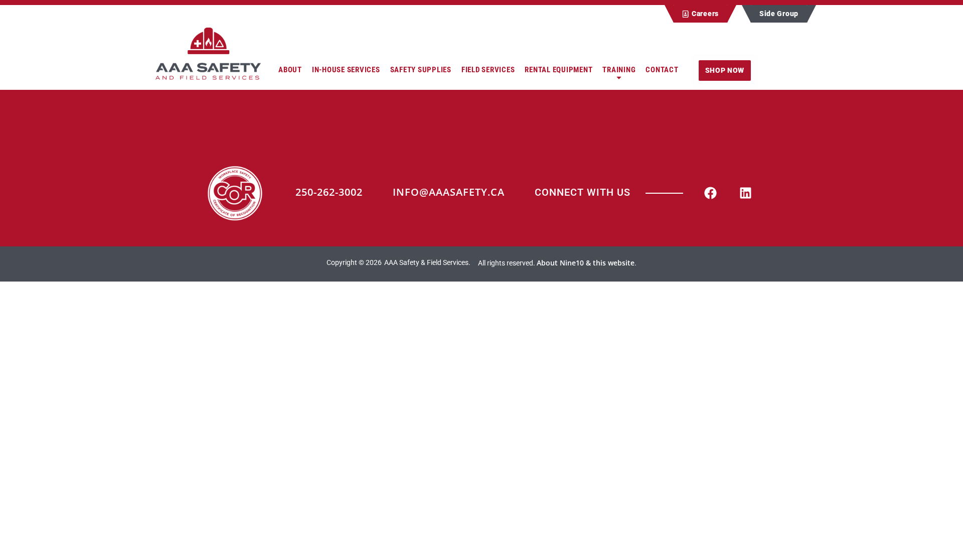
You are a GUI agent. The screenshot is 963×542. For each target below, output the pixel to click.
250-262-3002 (329, 192)
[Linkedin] (745, 193)
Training (618, 69)
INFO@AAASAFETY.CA (449, 192)
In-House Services (346, 69)
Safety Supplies (420, 69)
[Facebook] (710, 193)
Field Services (488, 69)
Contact (662, 69)
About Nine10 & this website (585, 262)
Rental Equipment (558, 69)
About (290, 69)
